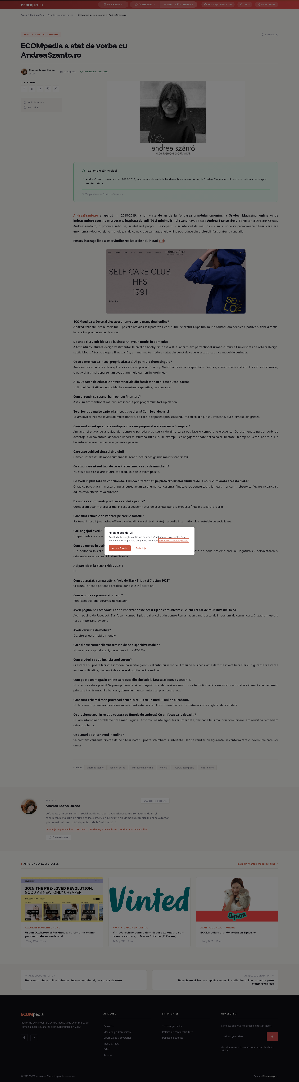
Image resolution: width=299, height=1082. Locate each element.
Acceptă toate (119, 548)
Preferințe (141, 548)
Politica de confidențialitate (173, 540)
